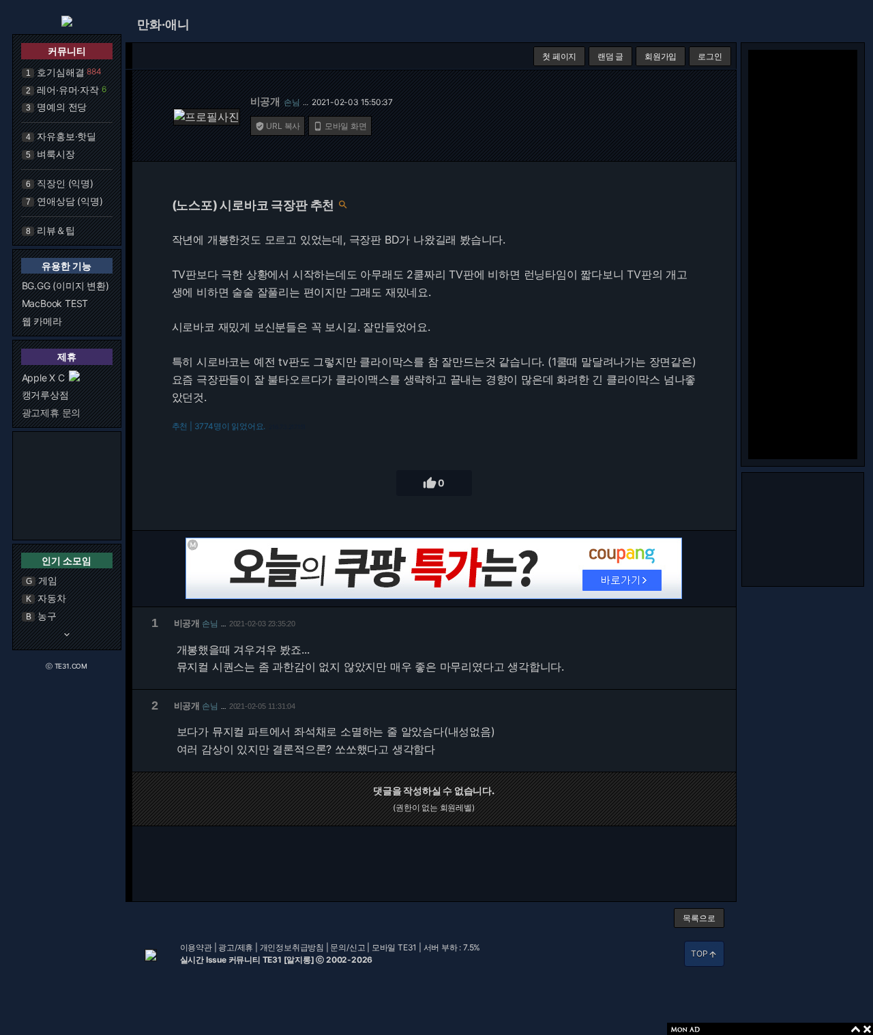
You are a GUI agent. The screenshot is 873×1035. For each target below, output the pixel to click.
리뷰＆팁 (55, 230)
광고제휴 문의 (51, 412)
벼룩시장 (55, 154)
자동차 (51, 598)
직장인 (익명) (65, 183)
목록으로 (699, 918)
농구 (47, 616)
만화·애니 (163, 24)
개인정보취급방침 (292, 947)
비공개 (265, 101)
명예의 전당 (62, 107)
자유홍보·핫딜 (66, 136)
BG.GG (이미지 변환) (65, 285)
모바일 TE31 (394, 947)
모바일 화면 (340, 126)
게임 (47, 580)
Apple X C (43, 377)
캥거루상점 (45, 394)
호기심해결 (60, 72)
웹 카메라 (42, 321)
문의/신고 (347, 947)
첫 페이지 (559, 56)
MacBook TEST (55, 303)
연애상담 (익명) (69, 201)
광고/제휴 (235, 947)
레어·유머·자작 (67, 90)
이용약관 (196, 947)
